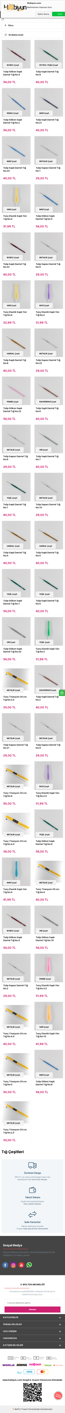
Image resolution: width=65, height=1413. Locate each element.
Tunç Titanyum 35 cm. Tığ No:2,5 (15, 1131)
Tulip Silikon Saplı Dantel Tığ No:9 (45, 842)
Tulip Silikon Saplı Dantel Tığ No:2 (12, 121)
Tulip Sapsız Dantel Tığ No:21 (15, 746)
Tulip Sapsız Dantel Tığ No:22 (48, 362)
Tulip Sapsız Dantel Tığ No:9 (48, 746)
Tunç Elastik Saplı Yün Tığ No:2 (47, 313)
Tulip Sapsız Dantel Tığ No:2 (15, 987)
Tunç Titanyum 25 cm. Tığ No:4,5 (15, 842)
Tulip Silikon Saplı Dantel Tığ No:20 (12, 650)
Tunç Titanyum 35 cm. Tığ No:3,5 (15, 698)
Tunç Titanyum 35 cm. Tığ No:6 (15, 794)
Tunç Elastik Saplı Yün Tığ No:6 (15, 313)
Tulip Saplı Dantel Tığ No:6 (47, 410)
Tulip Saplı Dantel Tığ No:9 (47, 73)
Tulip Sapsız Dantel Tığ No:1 (48, 169)
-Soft (16, 1409)
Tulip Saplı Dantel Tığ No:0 (47, 554)
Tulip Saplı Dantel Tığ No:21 (47, 121)
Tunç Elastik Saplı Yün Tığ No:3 (47, 650)
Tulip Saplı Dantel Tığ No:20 (14, 169)
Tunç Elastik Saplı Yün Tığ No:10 (47, 1035)
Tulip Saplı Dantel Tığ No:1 (14, 506)
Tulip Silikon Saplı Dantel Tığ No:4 (12, 73)
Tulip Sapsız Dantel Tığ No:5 (48, 265)
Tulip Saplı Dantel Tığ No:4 (14, 554)
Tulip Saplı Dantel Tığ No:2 (47, 698)
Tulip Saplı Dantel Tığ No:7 (47, 458)
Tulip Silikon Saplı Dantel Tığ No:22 (12, 410)
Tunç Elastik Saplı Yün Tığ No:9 (15, 891)
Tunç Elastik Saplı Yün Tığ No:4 (15, 217)
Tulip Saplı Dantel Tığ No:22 (14, 265)
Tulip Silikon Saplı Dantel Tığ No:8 (45, 1083)
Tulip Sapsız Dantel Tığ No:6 (15, 458)
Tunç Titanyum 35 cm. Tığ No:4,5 (15, 1035)
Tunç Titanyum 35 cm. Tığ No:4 (48, 891)
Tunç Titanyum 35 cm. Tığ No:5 (15, 1083)
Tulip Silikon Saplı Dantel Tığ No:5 (45, 217)
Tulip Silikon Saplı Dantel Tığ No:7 (12, 602)
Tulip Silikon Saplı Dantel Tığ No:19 (45, 939)
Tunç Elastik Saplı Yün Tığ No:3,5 (47, 987)
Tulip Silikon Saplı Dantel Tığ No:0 (12, 939)
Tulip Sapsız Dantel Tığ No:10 (48, 506)
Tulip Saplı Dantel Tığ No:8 (14, 362)
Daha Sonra (43, 14)
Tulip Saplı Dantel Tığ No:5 (47, 602)
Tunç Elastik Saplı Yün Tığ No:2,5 (47, 794)
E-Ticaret (23, 1409)
